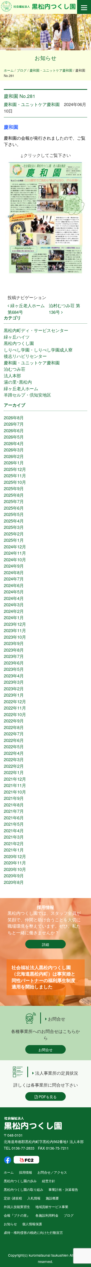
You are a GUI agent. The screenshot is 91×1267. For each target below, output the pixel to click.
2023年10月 (15, 637)
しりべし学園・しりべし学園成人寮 (38, 349)
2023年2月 (14, 688)
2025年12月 (15, 469)
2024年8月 (14, 572)
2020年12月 (15, 856)
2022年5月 (14, 746)
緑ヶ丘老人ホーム (21, 388)
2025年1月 (14, 540)
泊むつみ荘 (14, 369)
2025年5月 (14, 514)
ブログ (69, 1215)
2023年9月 (14, 643)
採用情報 (25, 1172)
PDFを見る (47, 1096)
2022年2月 (14, 766)
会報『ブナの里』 (17, 1215)
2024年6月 (14, 585)
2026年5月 (14, 436)
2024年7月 (14, 578)
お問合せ (45, 1049)
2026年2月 (14, 456)
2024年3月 (14, 604)
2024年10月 (15, 559)
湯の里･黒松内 (18, 382)
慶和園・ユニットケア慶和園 (32, 104)
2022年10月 (15, 714)
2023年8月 (14, 650)
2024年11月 (15, 553)
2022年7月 (14, 733)
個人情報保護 (32, 1223)
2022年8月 (14, 727)
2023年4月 (14, 675)
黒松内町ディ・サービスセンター (36, 330)
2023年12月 (15, 624)
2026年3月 (14, 449)
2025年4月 (14, 520)
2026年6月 (14, 430)
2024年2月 (14, 611)
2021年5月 (14, 824)
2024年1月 (14, 617)
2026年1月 (14, 462)
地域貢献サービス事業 (51, 1206)
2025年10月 (15, 482)
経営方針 (48, 1180)
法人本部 (12, 375)
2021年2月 (14, 843)
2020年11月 (15, 862)
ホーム (9, 1172)
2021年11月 (15, 785)
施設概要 (52, 1198)
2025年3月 (14, 527)
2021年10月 (15, 791)
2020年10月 (15, 869)
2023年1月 (14, 695)
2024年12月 (15, 546)
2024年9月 (14, 566)
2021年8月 (14, 804)
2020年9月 (14, 875)
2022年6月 (14, 740)
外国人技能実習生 (17, 1206)
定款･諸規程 (13, 1198)
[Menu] (84, 7)
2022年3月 (14, 759)
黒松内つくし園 (19, 343)
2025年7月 (14, 501)
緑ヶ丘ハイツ (17, 337)
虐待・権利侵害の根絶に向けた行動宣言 (33, 1232)
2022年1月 (14, 772)
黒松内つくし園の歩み (20, 1180)
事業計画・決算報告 (63, 1189)
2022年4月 (14, 753)
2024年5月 (14, 591)
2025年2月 (14, 533)
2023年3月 (14, 682)
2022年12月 (15, 701)
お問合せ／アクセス (52, 1172)
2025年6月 (14, 508)
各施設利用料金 (46, 1215)
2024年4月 (14, 598)
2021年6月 (14, 817)
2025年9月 (14, 488)
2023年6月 (14, 662)
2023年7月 (14, 656)
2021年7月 (14, 811)
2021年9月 (14, 798)
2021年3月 (14, 837)
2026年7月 (14, 424)
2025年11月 (15, 475)
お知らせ (10, 1223)
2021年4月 (14, 830)
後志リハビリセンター (25, 356)
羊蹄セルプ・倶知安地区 (27, 394)
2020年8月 (14, 882)
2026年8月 (14, 417)
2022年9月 (14, 720)
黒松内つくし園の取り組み (23, 1189)
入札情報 (33, 1198)
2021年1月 (14, 849)
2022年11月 (15, 707)
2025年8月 (14, 495)
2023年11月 (15, 630)
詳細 (45, 944)
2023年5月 (14, 669)
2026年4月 (14, 443)
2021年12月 (15, 779)
